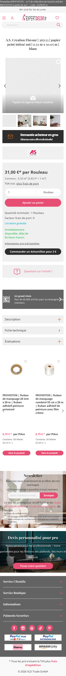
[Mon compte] (13, 17)
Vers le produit (16, 452)
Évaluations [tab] (12, 341)
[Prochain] (59, 85)
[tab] (33, 319)
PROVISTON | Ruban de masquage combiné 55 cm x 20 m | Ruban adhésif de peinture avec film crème (49, 404)
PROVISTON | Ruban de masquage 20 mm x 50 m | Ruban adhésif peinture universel (16, 402)
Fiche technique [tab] (15, 330)
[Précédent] (4, 85)
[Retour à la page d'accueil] (35, 17)
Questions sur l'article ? (38, 271)
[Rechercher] (58, 25)
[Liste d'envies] (56, 17)
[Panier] (64, 14)
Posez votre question (33, 566)
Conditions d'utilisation (43, 506)
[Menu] (4, 17)
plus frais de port (27, 183)
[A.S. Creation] (33, 153)
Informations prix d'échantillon (22, 243)
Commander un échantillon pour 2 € (33, 251)
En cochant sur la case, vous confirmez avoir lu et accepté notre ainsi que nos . (33, 519)
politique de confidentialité (25, 519)
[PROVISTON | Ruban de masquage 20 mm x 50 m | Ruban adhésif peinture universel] (16, 369)
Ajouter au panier (33, 202)
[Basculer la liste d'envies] (58, 62)
